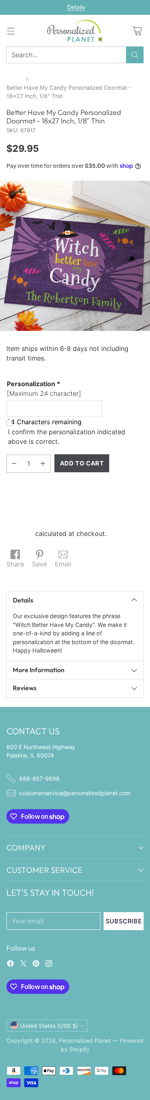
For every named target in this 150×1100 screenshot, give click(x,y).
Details (76, 7)
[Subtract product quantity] (14, 463)
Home (14, 78)
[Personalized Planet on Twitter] (23, 965)
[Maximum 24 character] (44, 388)
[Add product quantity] (43, 463)
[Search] (135, 54)
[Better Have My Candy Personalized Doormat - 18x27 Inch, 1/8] (75, 256)
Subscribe (124, 921)
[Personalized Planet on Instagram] (49, 965)
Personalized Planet (85, 1040)
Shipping (19, 534)
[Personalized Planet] (75, 30)
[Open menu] (10, 30)
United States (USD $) (49, 1025)
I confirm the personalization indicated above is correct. (66, 436)
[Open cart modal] (137, 30)
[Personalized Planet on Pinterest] (36, 965)
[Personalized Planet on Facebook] (10, 965)
